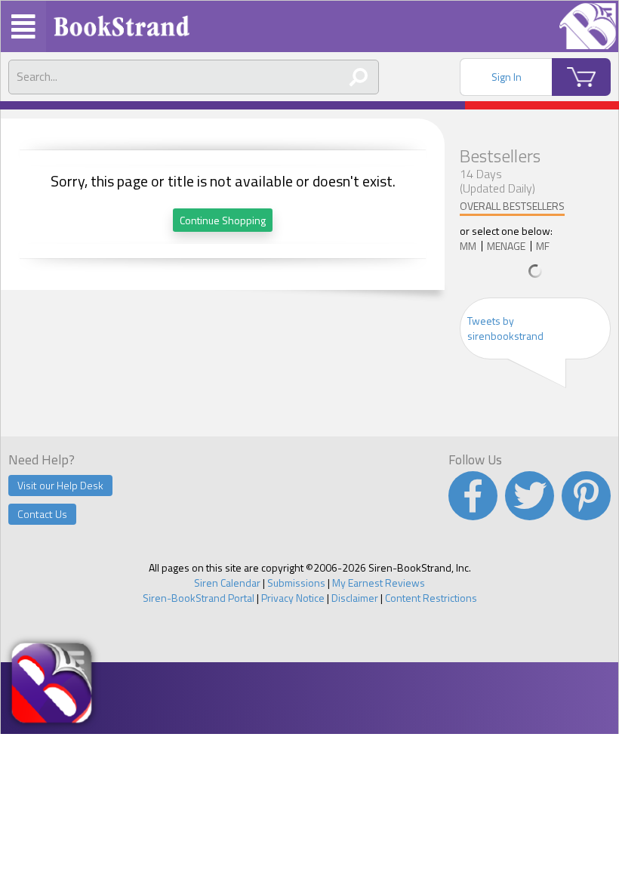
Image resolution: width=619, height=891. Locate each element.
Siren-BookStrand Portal (198, 598)
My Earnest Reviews (378, 582)
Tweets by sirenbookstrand (505, 328)
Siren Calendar (227, 582)
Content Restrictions (431, 598)
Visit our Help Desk (60, 485)
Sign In (506, 77)
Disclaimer (354, 598)
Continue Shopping (223, 220)
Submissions (296, 582)
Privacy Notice (293, 598)
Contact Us (42, 514)
